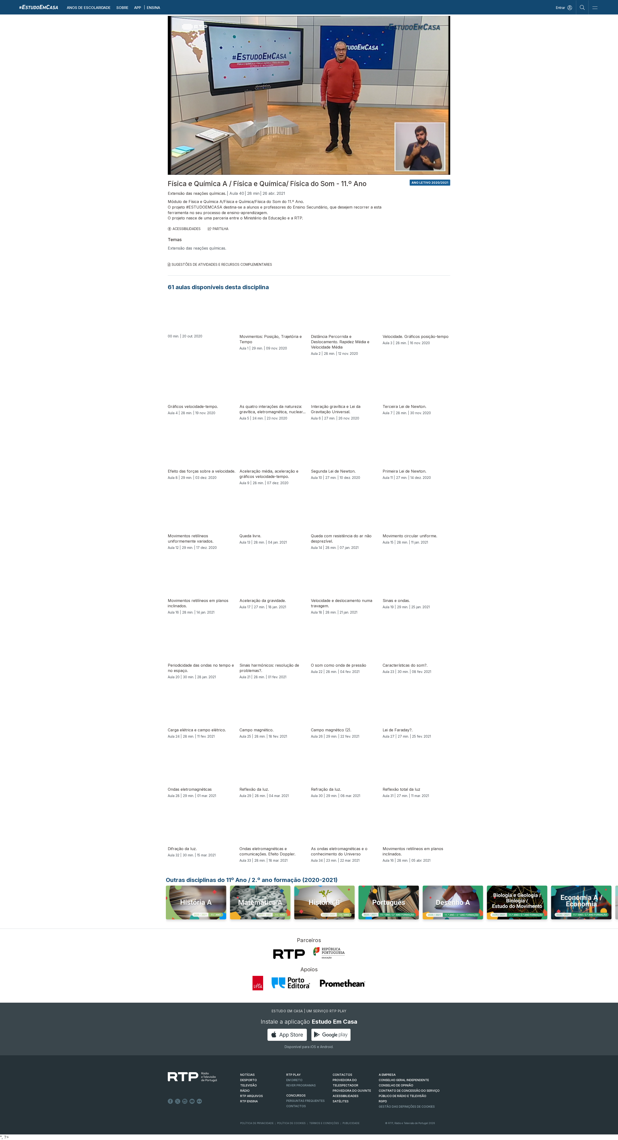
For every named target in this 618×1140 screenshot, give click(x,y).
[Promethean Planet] (342, 983)
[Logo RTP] (188, 1077)
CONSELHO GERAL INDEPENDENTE (404, 1080)
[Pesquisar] (582, 7)
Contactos (296, 1106)
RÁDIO (245, 1090)
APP (137, 7)
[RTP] (289, 954)
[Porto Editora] (291, 983)
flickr (199, 1101)
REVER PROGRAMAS (301, 1085)
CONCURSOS (296, 1095)
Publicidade (351, 1123)
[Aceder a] (196, 904)
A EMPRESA (387, 1075)
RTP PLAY (293, 1075)
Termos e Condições (324, 1123)
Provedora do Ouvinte (352, 1090)
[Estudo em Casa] (38, 7)
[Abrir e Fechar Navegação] (595, 8)
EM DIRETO (294, 1080)
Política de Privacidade (257, 1123)
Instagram (185, 1101)
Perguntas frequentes (305, 1101)
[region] (309, 95)
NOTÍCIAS (247, 1075)
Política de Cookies (291, 1123)
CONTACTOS (342, 1075)
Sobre (122, 7)
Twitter (177, 1101)
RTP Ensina (249, 1101)
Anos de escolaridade (89, 7)
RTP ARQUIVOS (251, 1096)
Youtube (192, 1101)
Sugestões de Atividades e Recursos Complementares (222, 264)
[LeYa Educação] (258, 983)
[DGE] (329, 953)
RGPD (383, 1101)
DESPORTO (248, 1080)
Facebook (170, 1101)
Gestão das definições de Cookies (407, 1106)
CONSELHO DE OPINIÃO (396, 1085)
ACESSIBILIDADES (187, 229)
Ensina (153, 7)
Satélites (341, 1101)
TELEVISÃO (248, 1085)
